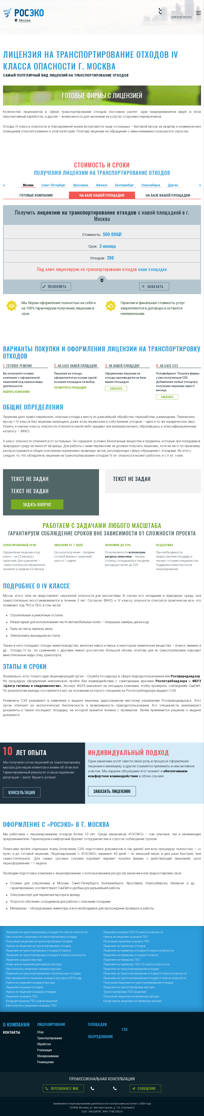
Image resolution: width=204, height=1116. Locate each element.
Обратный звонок (181, 17)
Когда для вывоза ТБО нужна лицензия (32, 1001)
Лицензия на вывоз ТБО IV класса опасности (133, 932)
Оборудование (100, 1036)
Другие (173, 185)
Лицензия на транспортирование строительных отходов (43, 973)
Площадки (97, 1024)
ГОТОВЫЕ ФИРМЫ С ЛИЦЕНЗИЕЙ (102, 95)
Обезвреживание (48, 1056)
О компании (16, 1024)
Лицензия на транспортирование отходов (131, 968)
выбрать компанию (16, 391)
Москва (28, 185)
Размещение (45, 1062)
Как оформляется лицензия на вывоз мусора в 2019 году (43, 978)
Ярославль (80, 185)
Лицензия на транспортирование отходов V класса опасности (144, 978)
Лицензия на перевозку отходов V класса (130, 955)
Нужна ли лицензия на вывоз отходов (31, 991)
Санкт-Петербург (53, 185)
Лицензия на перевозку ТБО (121, 959)
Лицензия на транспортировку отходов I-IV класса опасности (46, 932)
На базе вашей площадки (168, 195)
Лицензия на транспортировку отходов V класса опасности (45, 955)
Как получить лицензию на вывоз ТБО (31, 1005)
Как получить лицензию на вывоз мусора (33, 968)
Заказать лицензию (111, 791)
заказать (116, 388)
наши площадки (152, 269)
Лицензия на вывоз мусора (24, 959)
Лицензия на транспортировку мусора (128, 987)
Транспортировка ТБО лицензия (124, 991)
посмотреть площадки (70, 387)
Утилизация (44, 1050)
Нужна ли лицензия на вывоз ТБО (125, 936)
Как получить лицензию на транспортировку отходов (41, 936)
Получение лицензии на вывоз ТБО (126, 941)
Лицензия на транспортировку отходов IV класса (38, 950)
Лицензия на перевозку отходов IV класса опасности (138, 950)
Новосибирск (151, 185)
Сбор (40, 1032)
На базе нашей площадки (101, 195)
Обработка (44, 1044)
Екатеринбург (124, 185)
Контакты (11, 1032)
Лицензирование (51, 1024)
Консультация (21, 792)
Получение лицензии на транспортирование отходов (138, 982)
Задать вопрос (37, 504)
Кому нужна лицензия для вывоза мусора (33, 964)
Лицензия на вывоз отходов (24, 987)
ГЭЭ (125, 1029)
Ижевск (101, 185)
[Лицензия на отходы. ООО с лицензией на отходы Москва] (23, 13)
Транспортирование (49, 1038)
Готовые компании (36, 195)
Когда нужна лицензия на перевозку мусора (132, 1001)
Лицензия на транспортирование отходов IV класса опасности (145, 973)
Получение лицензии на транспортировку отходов (39, 941)
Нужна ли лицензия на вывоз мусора (30, 982)
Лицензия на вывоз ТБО (21, 996)
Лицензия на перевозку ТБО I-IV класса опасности (136, 964)
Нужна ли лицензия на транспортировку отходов (38, 946)
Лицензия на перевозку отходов (124, 946)
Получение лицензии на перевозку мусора (131, 996)
